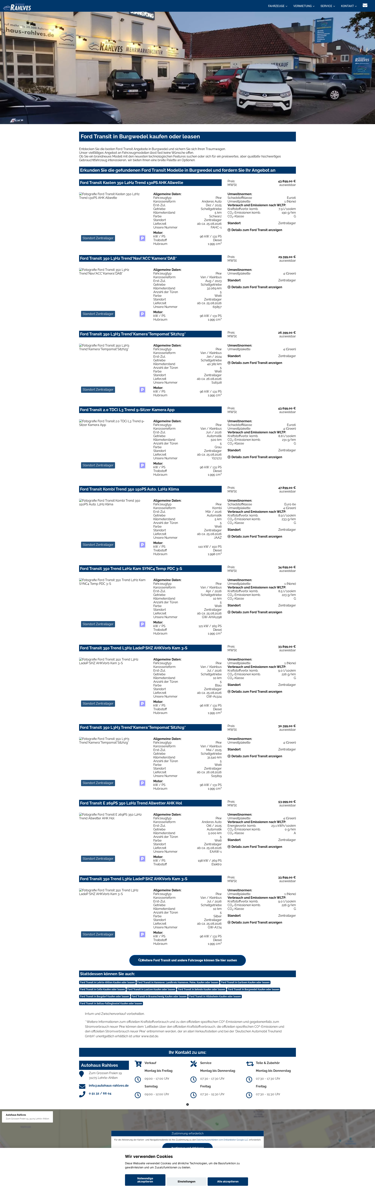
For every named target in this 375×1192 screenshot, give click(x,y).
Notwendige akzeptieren (145, 1180)
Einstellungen (186, 1181)
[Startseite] (17, 6)
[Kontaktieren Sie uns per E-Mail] (365, 5)
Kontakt (347, 6)
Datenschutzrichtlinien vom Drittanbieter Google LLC (222, 1139)
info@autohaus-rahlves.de (109, 1085)
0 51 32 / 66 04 (100, 1093)
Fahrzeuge (276, 6)
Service (326, 6)
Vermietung (302, 6)
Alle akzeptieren (227, 1181)
